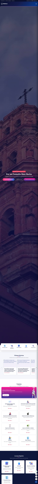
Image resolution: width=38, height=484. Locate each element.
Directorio (13, 0)
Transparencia (3, 0)
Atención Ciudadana (8, 0)
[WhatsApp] (36, 471)
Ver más (9, 408)
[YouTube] (36, 479)
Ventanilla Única (29, 0)
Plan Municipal (19, 347)
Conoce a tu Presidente (8, 179)
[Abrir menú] (36, 4)
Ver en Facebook (7, 372)
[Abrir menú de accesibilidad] (36, 482)
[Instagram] (36, 476)
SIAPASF (26, 347)
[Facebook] (36, 474)
